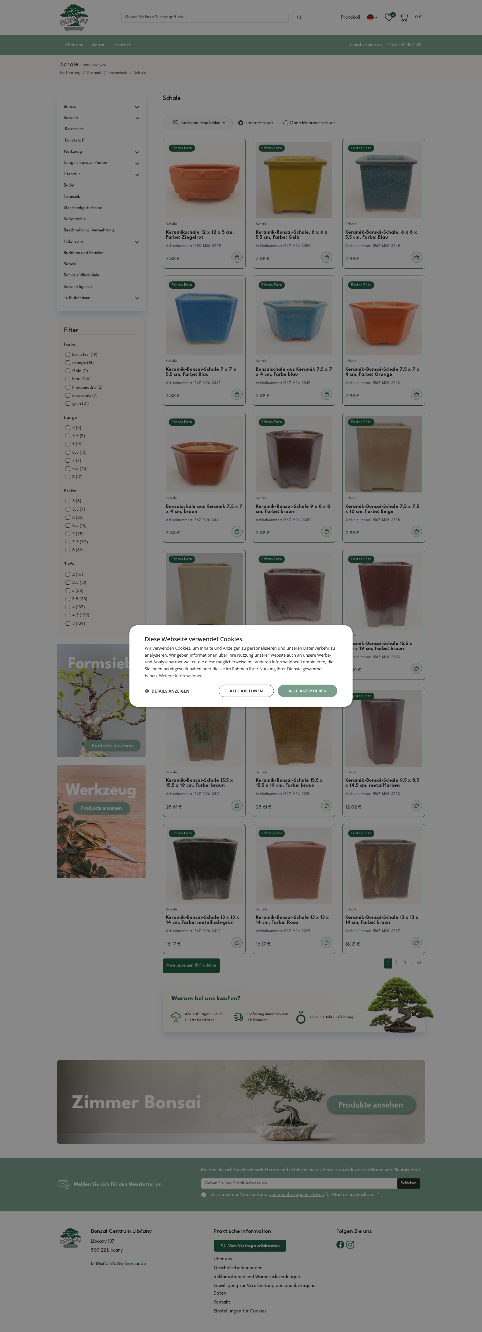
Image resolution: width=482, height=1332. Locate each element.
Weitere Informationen (181, 675)
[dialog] (241, 666)
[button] (167, 691)
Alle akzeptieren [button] (307, 690)
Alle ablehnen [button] (246, 690)
